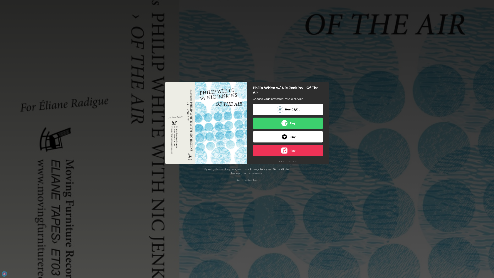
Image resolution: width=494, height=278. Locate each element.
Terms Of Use (281, 169)
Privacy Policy (258, 169)
